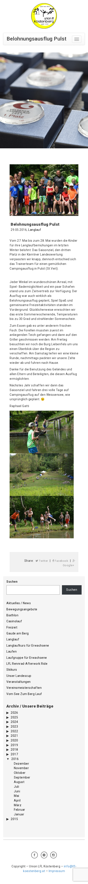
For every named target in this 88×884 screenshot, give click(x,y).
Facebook (61, 560)
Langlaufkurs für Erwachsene (27, 645)
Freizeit (11, 627)
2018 (14, 749)
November (21, 768)
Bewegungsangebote (21, 609)
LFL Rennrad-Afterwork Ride (26, 663)
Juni (17, 791)
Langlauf (34, 229)
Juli (16, 786)
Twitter (43, 560)
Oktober (20, 772)
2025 (14, 717)
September (22, 777)
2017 (14, 754)
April (17, 800)
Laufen (11, 651)
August (19, 782)
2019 (14, 745)
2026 (14, 712)
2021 (14, 735)
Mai (16, 795)
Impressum (57, 871)
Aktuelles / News (18, 603)
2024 (14, 722)
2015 (14, 819)
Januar (19, 814)
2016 (15, 759)
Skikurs (11, 669)
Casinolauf (14, 621)
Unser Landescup (18, 675)
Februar (19, 809)
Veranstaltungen (18, 681)
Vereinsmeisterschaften (24, 687)
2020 (14, 740)
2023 (14, 726)
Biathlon (12, 615)
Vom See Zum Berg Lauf (24, 694)
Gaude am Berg (17, 633)
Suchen (12, 581)
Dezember (21, 763)
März (17, 805)
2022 (14, 731)
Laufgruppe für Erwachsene (26, 657)
